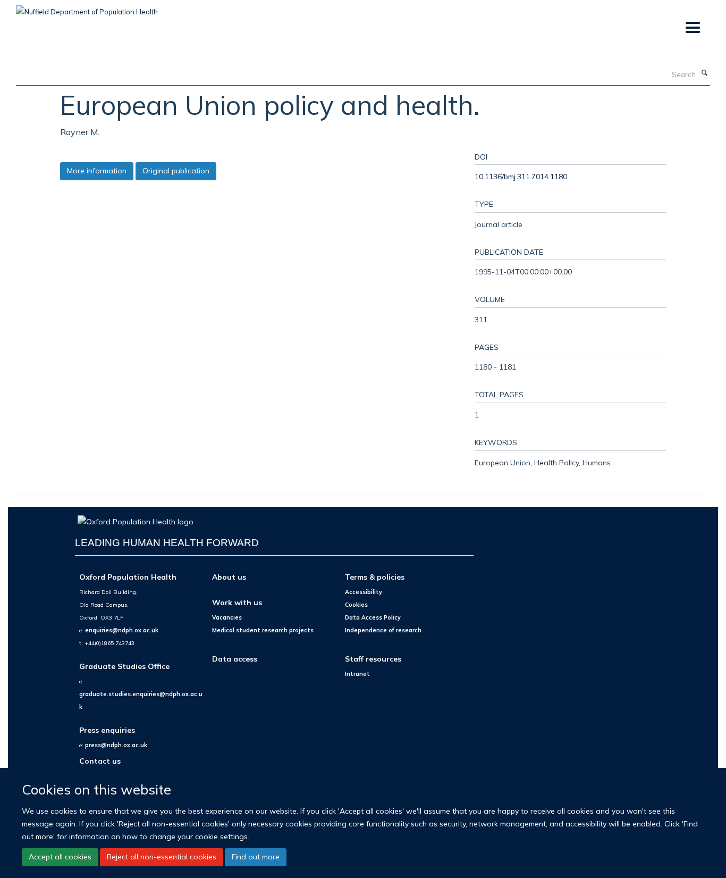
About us (229, 576)
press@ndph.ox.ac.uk (116, 745)
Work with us (237, 602)
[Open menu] (692, 28)
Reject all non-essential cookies (161, 857)
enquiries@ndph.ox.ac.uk (121, 630)
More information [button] (96, 170)
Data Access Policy (373, 617)
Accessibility (363, 592)
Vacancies (227, 617)
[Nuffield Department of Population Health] (87, 8)
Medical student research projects (263, 630)
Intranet (357, 674)
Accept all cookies (60, 857)
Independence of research (383, 630)
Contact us (100, 760)
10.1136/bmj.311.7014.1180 (521, 176)
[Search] (704, 73)
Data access (234, 658)
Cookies (356, 604)
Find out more (256, 857)
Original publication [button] (175, 170)
